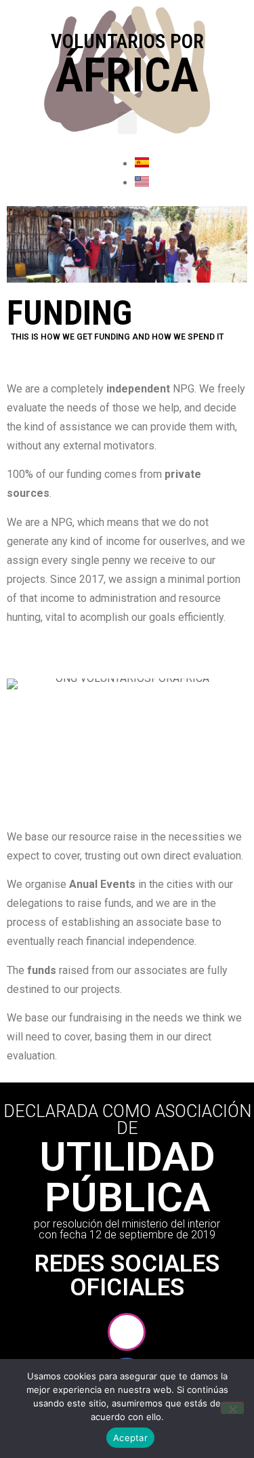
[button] (127, 123)
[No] (232, 1408)
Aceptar (130, 1437)
